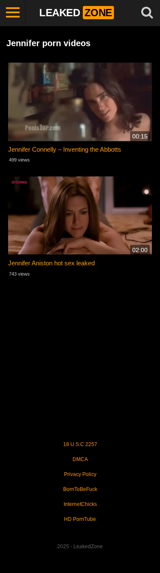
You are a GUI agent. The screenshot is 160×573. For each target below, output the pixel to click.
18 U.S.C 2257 (80, 444)
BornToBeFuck (80, 489)
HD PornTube (80, 519)
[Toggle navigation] (13, 13)
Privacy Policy (80, 474)
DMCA (80, 459)
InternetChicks (80, 504)
